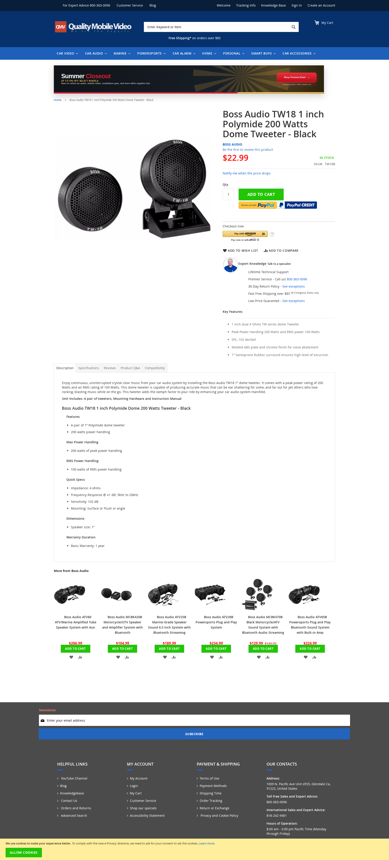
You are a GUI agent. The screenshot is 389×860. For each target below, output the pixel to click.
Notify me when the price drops (247, 173)
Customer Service (130, 5)
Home (57, 100)
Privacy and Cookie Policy (219, 815)
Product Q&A (130, 368)
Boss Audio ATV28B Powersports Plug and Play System (216, 622)
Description (65, 368)
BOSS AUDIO (232, 144)
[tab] (65, 368)
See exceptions (293, 286)
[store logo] (93, 27)
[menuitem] (66, 53)
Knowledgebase (72, 793)
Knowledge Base (273, 5)
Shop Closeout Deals (295, 77)
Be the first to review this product (248, 149)
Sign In (297, 5)
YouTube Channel (73, 778)
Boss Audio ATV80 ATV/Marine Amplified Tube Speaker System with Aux (75, 622)
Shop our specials (143, 808)
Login (134, 786)
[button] (245, 236)
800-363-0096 (100, 5)
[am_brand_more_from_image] (69, 609)
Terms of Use (209, 778)
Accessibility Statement (147, 815)
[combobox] (221, 27)
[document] (195, 849)
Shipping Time (211, 793)
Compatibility (155, 368)
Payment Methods (213, 786)
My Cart (136, 793)
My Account (138, 778)
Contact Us (68, 800)
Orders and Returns (75, 808)
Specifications (88, 368)
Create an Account (321, 5)
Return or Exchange (214, 808)
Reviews (110, 368)
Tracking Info (246, 5)
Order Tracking (211, 800)
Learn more (206, 843)
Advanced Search (73, 815)
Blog (152, 5)
